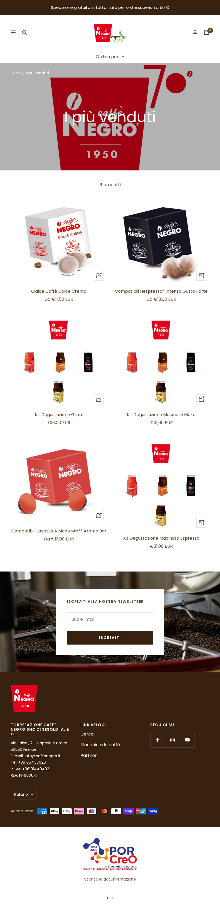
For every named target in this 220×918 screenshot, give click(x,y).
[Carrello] (206, 32)
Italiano (21, 794)
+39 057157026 (32, 762)
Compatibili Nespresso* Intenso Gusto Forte (161, 291)
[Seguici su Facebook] (157, 740)
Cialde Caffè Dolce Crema (58, 291)
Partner (88, 755)
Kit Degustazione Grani (59, 415)
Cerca (87, 734)
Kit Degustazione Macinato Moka (161, 415)
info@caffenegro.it (42, 756)
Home (16, 73)
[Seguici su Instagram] (172, 740)
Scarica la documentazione (110, 879)
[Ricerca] (24, 32)
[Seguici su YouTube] (187, 740)
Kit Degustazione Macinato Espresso (161, 538)
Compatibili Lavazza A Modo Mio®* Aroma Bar (59, 531)
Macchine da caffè (100, 745)
